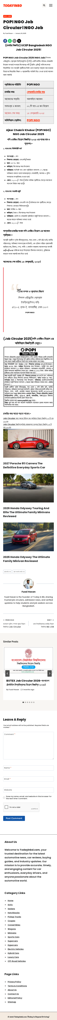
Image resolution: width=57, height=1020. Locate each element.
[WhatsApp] (10, 41)
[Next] (49, 673)
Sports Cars (13, 937)
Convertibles (14, 925)
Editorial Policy (15, 998)
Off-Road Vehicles (17, 961)
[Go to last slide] (7, 673)
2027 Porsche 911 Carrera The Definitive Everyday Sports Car (24, 465)
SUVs (10, 904)
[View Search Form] (44, 5)
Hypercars (13, 945)
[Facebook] (5, 41)
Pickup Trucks (14, 916)
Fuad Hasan (9, 33)
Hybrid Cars (13, 953)
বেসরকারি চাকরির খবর (19, 572)
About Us (12, 990)
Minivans (12, 933)
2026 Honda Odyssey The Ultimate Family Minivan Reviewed (26, 559)
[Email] (14, 41)
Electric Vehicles (16, 949)
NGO (46, 130)
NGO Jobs (7, 16)
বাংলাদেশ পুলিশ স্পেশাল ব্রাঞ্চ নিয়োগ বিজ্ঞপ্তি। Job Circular (14, 623)
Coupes (11, 920)
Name (7, 768)
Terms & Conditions (17, 986)
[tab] (23, 702)
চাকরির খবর (7, 572)
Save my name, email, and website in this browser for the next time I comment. (29, 797)
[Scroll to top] (52, 1013)
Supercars (13, 941)
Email (7, 779)
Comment (9, 734)
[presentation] (28, 661)
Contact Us (13, 994)
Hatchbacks (14, 912)
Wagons (12, 929)
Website (8, 790)
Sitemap (12, 1002)
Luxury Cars (13, 957)
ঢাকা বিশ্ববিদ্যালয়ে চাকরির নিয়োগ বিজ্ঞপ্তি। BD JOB (43, 623)
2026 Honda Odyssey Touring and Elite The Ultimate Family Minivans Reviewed (26, 512)
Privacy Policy (14, 981)
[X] (19, 41)
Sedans (11, 908)
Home (10, 900)
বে (36, 92)
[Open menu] (51, 5)
